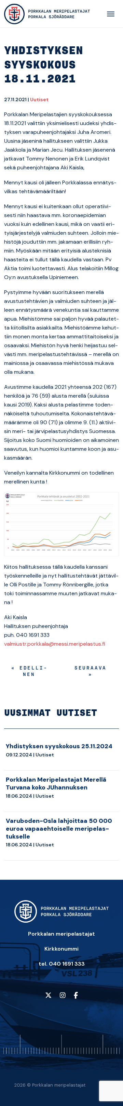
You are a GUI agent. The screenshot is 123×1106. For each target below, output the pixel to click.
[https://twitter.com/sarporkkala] (48, 996)
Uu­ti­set (39, 99)
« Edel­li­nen (28, 671)
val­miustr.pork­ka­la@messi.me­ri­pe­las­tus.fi (54, 643)
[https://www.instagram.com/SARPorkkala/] (62, 996)
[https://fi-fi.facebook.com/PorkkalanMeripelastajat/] (75, 996)
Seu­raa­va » (90, 671)
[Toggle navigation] (110, 14)
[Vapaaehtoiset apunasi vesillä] (47, 14)
